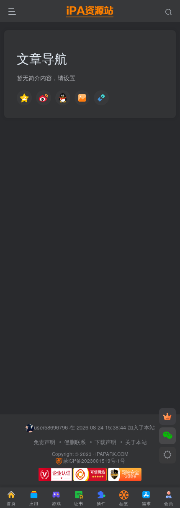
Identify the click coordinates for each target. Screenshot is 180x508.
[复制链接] (101, 100)
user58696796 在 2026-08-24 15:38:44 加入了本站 (94, 427)
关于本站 (136, 442)
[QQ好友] (62, 100)
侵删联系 (75, 442)
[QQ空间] (24, 100)
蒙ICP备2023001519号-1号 (94, 460)
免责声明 (44, 442)
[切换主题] (167, 455)
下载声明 (105, 442)
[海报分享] (82, 100)
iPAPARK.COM (112, 453)
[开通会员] (167, 416)
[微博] (43, 100)
